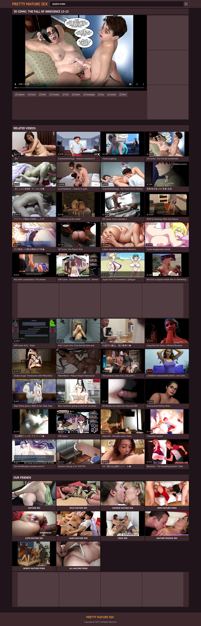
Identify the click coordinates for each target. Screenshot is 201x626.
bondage (90, 94)
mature (21, 94)
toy (102, 94)
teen (44, 94)
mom (33, 94)
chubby (55, 94)
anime (113, 94)
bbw (124, 94)
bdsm (77, 94)
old (67, 94)
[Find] (186, 4)
